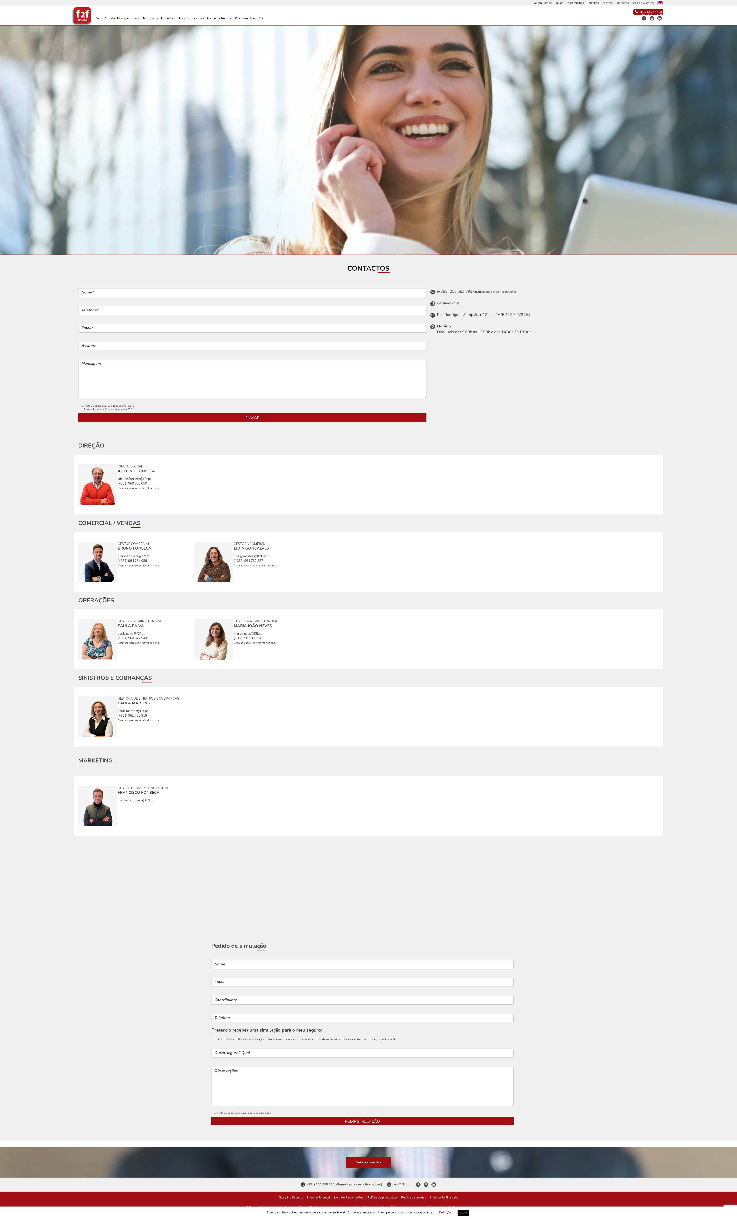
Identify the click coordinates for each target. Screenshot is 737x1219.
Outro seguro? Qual (232, 1052)
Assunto (88, 345)
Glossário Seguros (291, 1197)
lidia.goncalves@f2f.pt (250, 556)
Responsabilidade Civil (249, 18)
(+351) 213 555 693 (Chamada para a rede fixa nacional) (343, 1184)
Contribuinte (225, 999)
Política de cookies (413, 1197)
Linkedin (659, 18)
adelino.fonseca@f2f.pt (134, 479)
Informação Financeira (444, 1197)
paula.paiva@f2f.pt (131, 633)
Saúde (136, 18)
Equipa (558, 3)
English (660, 3)
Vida (99, 18)
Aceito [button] (463, 1212)
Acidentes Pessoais (191, 18)
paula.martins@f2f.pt (133, 711)
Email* (87, 328)
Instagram (652, 18)
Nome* (87, 292)
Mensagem (91, 363)
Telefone (222, 1017)
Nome (219, 964)
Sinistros (607, 3)
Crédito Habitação (117, 18)
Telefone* (89, 310)
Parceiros (593, 3)
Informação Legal (318, 1197)
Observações (226, 1070)
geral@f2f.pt (400, 1184)
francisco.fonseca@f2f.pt (136, 800)
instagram (426, 1184)
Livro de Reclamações (348, 1197)
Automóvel (168, 18)
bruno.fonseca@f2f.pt (134, 556)
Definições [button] (446, 1212)
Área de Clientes (643, 3)
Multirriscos (150, 18)
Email (219, 982)
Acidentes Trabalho (219, 18)
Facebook (644, 18)
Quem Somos (543, 3)
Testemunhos (575, 3)
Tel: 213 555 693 (651, 12)
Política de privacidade (382, 1197)
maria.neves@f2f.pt (248, 633)
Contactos (622, 3)
